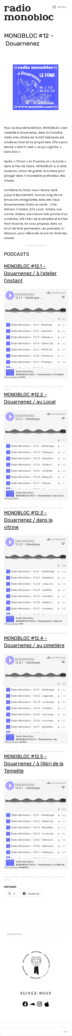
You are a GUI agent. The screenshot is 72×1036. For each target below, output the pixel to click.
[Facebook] (25, 1004)
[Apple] (47, 1004)
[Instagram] (39, 1004)
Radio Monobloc (11, 386)
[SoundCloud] (32, 1004)
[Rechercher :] (36, 934)
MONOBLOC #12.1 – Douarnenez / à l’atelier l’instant (30, 273)
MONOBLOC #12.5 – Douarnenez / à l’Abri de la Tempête (33, 764)
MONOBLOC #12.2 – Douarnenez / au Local (41, 508)
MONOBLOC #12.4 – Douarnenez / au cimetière (43, 751)
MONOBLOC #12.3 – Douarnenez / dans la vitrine (28, 520)
